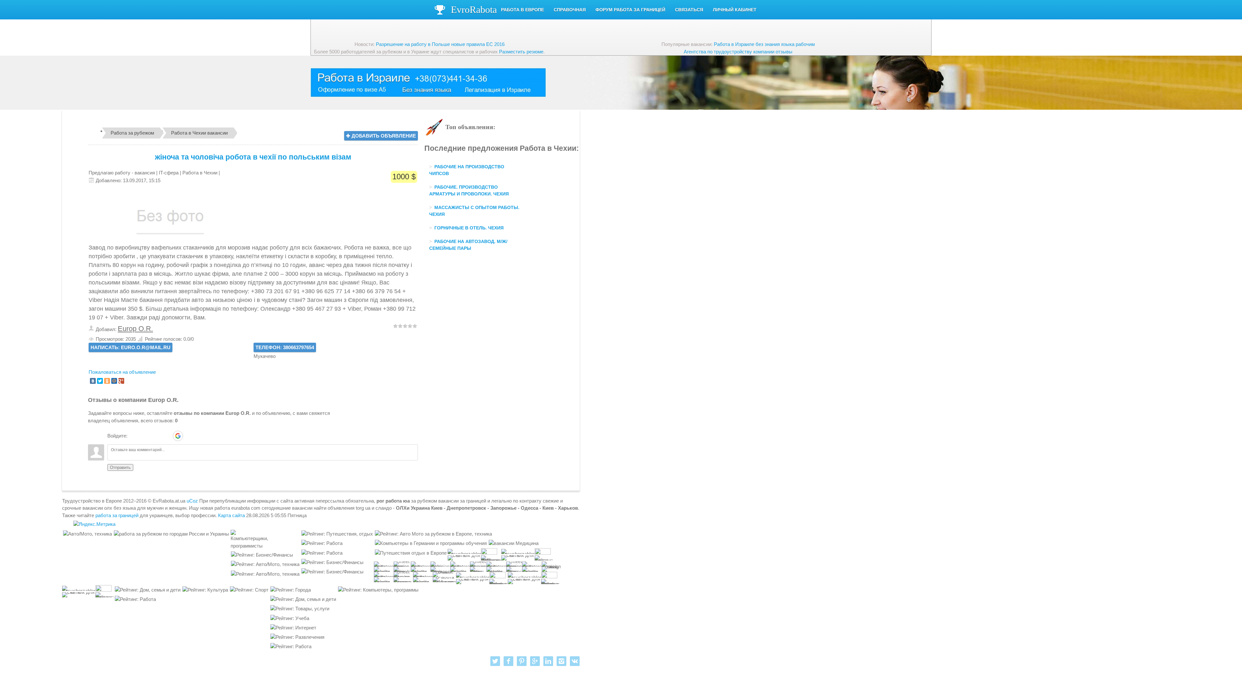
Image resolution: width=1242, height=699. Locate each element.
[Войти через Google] (178, 436)
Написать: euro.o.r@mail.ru (130, 347)
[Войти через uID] (133, 436)
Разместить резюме (521, 51)
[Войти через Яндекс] (166, 436)
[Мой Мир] (114, 381)
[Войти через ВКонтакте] (144, 436)
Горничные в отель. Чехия (469, 227)
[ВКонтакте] (93, 381)
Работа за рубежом (132, 133)
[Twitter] (100, 381)
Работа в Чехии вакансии (199, 133)
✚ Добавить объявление (381, 136)
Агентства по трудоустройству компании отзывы (738, 51)
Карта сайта (231, 515)
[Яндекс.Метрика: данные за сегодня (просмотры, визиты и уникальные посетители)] (94, 524)
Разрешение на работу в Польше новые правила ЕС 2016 (440, 44)
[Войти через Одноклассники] (189, 436)
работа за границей (116, 515)
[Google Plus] (121, 381)
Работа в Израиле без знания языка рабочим (764, 44)
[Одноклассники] (107, 381)
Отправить (120, 467)
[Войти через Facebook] (155, 436)
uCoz (192, 501)
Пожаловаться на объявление (122, 372)
